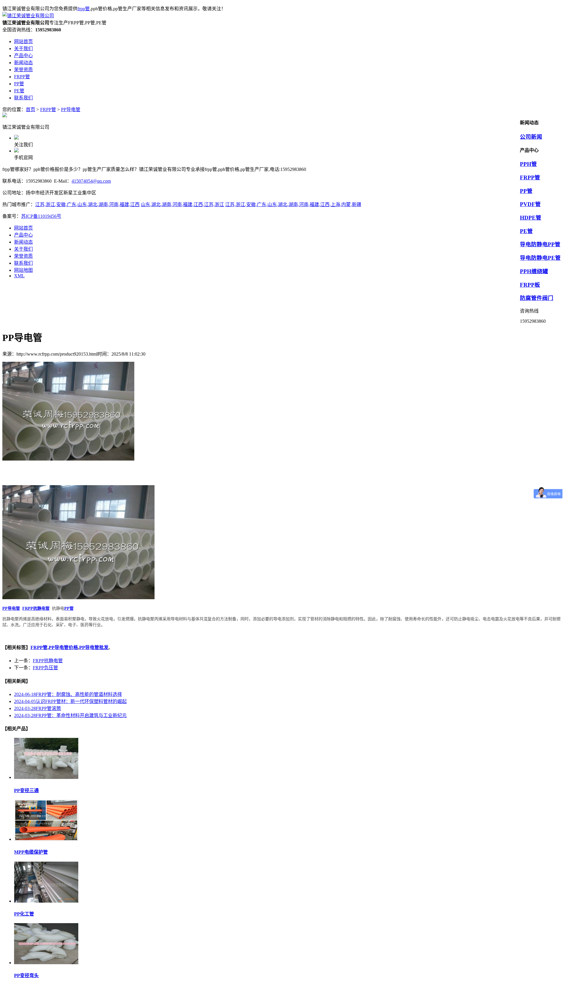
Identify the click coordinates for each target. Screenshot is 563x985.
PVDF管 (530, 204)
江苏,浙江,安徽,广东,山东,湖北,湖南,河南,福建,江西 (87, 204)
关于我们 (23, 249)
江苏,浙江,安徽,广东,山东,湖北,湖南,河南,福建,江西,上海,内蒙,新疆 (293, 204)
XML (19, 275)
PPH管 (528, 164)
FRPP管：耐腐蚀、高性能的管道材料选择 (68, 694)
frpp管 (83, 8)
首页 (30, 109)
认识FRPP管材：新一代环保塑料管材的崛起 (70, 701)
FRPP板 (530, 285)
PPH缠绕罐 (534, 271)
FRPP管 (48, 109)
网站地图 (23, 270)
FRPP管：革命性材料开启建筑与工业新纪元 (70, 715)
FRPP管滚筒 (37, 708)
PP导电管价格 (63, 647)
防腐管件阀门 (536, 298)
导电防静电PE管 (540, 258)
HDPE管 (530, 218)
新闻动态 (23, 242)
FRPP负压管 (45, 667)
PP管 (526, 191)
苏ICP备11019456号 (41, 216)
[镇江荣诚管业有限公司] (28, 15)
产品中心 (23, 234)
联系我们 (23, 263)
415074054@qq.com (91, 181)
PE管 (526, 231)
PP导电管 (70, 109)
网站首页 (23, 227)
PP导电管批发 (93, 647)
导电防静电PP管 (540, 244)
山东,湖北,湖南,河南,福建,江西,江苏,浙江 (182, 204)
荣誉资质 (23, 256)
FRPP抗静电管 (48, 660)
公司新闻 (531, 137)
